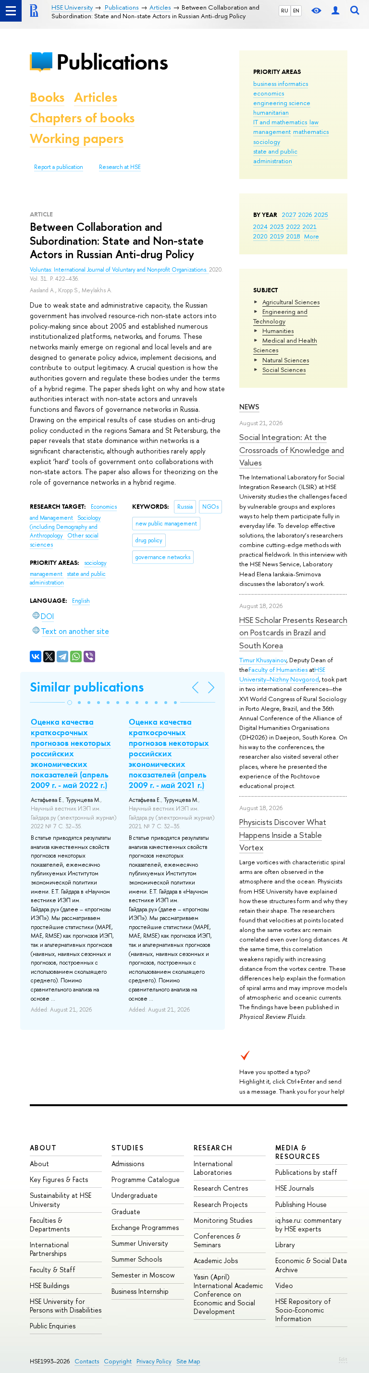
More (311, 236)
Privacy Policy (154, 1361)
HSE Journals (294, 1188)
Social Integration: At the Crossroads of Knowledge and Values (291, 449)
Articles (95, 97)
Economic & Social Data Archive (311, 1265)
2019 (277, 236)
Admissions (127, 1163)
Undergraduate (134, 1195)
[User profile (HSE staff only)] (335, 11)
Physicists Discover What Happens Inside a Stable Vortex (282, 834)
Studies (127, 1147)
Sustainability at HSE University (60, 1199)
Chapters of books (82, 117)
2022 (293, 226)
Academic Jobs (216, 1260)
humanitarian (271, 112)
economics (268, 93)
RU (284, 10)
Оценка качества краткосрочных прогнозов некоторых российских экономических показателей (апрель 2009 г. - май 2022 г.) (71, 753)
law (314, 122)
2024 (260, 226)
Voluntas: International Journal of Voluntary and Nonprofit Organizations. (119, 270)
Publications (112, 61)
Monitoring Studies (223, 1220)
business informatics (280, 83)
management (272, 131)
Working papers (76, 138)
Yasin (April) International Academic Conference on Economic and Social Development (228, 1294)
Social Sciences (284, 369)
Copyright (118, 1361)
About (43, 1147)
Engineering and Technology (280, 316)
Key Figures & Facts (59, 1179)
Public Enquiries (52, 1325)
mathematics (311, 131)
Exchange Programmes (145, 1227)
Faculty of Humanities (278, 669)
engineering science (281, 102)
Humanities (278, 330)
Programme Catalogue (145, 1179)
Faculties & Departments (50, 1224)
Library (285, 1244)
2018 (293, 236)
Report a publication (58, 167)
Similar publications (87, 687)
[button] (69, 702)
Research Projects (220, 1204)
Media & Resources (297, 1152)
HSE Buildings (49, 1285)
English (81, 601)
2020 (260, 236)
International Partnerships (49, 1249)
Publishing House (301, 1204)
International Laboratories (213, 1168)
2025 (321, 214)
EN (296, 10)
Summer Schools (136, 1259)
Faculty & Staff (52, 1269)
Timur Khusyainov (262, 660)
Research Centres (221, 1188)
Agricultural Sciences (291, 302)
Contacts (86, 1361)
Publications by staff (306, 1172)
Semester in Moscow (143, 1274)
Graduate (125, 1211)
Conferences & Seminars (217, 1240)
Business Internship (140, 1291)
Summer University (139, 1243)
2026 (305, 214)
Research (213, 1147)
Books (47, 97)
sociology (266, 141)
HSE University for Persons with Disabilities (65, 1305)
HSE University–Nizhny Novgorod (282, 674)
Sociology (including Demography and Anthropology (65, 526)
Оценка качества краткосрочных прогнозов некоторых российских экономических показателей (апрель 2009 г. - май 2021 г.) (169, 753)
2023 (277, 226)
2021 (310, 226)
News (249, 407)
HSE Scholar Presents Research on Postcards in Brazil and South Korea (293, 632)
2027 (289, 214)
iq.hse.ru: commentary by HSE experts (308, 1224)
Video (284, 1285)
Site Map (188, 1361)
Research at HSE (120, 167)
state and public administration (275, 156)
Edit (343, 1359)
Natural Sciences (285, 360)
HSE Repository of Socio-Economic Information (303, 1310)
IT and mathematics (280, 122)
